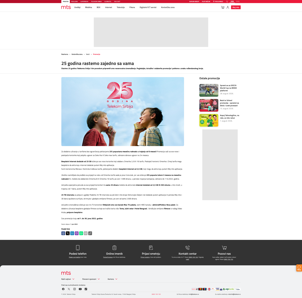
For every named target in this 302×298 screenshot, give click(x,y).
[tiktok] (86, 288)
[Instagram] (74, 288)
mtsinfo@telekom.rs (234, 294)
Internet (108, 7)
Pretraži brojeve (108, 257)
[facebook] (63, 288)
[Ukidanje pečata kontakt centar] (195, 289)
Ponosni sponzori (89, 279)
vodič (187, 259)
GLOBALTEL (107, 1)
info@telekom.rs (194, 294)
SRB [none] (232, 1)
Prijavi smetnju (145, 257)
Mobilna (88, 7)
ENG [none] (237, 1)
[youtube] (80, 288)
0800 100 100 (193, 257)
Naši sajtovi (66, 279)
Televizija (121, 7)
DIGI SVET (117, 1)
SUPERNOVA (84, 1)
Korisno (111, 279)
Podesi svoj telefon (74, 257)
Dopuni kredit (194, 2)
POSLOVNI (74, 1)
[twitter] (69, 288)
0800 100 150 (228, 259)
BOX (98, 7)
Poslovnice (219, 2)
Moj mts (236, 7)
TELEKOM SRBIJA (96, 1)
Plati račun (206, 2)
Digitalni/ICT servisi (148, 7)
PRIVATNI (65, 1)
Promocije (96, 54)
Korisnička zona (168, 7)
